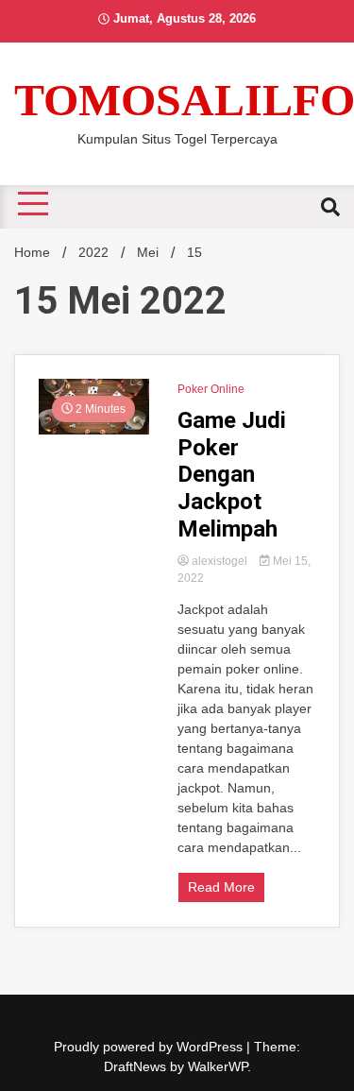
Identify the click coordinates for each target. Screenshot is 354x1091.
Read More (221, 887)
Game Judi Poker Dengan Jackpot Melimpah (231, 474)
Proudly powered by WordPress (150, 1046)
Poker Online (210, 389)
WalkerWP (217, 1066)
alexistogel (219, 561)
